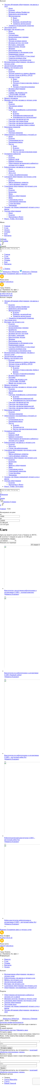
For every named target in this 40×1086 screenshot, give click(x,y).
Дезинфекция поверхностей (23, 115)
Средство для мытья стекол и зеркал (22, 125)
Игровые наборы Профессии (19, 12)
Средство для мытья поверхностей (21, 123)
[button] (11, 594)
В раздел (12, 10)
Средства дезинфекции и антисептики (23, 110)
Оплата (7, 230)
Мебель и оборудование (17, 196)
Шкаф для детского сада (17, 96)
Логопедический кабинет (13, 982)
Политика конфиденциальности (11, 1022)
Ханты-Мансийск (10, 1079)
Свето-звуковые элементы (18, 184)
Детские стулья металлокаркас (24, 87)
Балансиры (13, 192)
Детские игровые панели (18, 41)
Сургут (6, 1081)
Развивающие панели (16, 54)
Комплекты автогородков (18, 14)
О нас (6, 228)
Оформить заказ (22, 1030)
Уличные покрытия (16, 133)
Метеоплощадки (14, 16)
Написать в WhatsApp (11, 272)
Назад (11, 8)
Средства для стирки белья (18, 121)
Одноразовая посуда (16, 140)
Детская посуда (18, 150)
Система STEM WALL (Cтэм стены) (22, 56)
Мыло (11, 108)
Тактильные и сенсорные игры (20, 60)
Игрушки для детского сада (14, 984)
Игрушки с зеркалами (16, 45)
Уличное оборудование (12, 1002)
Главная (7, 226)
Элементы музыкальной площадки (21, 25)
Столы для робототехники (18, 175)
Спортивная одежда (16, 199)
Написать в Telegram (29, 272)
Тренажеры (13, 205)
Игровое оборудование (17, 89)
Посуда (11, 144)
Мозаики (12, 48)
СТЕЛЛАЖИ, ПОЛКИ (17, 94)
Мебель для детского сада (13, 980)
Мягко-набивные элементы (18, 182)
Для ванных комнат (16, 106)
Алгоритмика (13, 35)
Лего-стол (12, 173)
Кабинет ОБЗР (14, 159)
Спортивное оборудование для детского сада (20, 986)
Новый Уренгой (10, 1083)
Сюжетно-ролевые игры (17, 58)
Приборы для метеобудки (22, 22)
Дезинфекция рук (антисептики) (24, 117)
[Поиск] (1, 251)
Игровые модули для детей (18, 43)
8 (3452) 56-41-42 (6, 293)
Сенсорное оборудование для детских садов (20, 1000)
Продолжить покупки (8, 1030)
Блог (6, 233)
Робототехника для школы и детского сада (19, 978)
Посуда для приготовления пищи (25, 152)
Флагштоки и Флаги (16, 217)
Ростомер (12, 90)
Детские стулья (14, 77)
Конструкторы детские (17, 46)
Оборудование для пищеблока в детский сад (20, 987)
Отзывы (7, 232)
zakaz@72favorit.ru (6, 281)
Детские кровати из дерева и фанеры (22, 73)
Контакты (7, 235)
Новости (7, 959)
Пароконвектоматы (16, 142)
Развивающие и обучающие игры (21, 52)
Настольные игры (15, 50)
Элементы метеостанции (22, 24)
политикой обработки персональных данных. (18, 1051)
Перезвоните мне (6, 295)
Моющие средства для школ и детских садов (20, 999)
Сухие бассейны (14, 203)
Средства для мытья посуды (19, 119)
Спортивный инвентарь (17, 201)
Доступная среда (10, 1004)
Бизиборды (13, 39)
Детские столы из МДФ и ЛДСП (20, 75)
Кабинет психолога (16, 161)
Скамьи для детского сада (18, 92)
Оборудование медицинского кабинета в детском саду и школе (23, 164)
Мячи (11, 198)
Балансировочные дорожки (18, 37)
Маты (11, 194)
